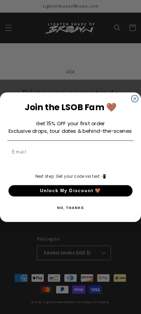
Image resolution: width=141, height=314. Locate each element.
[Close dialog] (134, 98)
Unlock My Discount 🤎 (70, 190)
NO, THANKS (70, 208)
